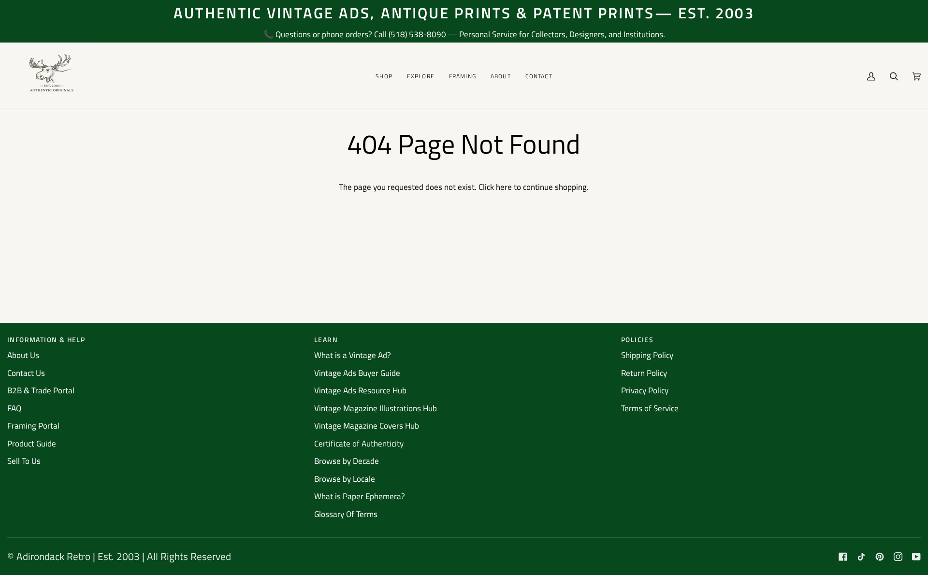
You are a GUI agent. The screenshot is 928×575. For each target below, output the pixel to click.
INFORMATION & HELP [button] (46, 339)
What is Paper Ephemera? (359, 496)
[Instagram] (898, 556)
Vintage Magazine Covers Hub (366, 425)
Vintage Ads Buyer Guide (357, 373)
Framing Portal (33, 425)
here (504, 187)
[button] (384, 76)
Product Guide (31, 443)
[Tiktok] (861, 556)
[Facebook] (843, 556)
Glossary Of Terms (345, 514)
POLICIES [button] (637, 339)
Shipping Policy (647, 355)
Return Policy (644, 373)
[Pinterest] (879, 556)
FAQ (14, 408)
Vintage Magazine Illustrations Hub (375, 408)
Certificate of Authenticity (359, 443)
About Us (23, 355)
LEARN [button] (326, 339)
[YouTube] (916, 556)
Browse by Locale (344, 479)
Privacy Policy (644, 390)
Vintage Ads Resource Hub (360, 390)
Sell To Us (24, 461)
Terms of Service (650, 408)
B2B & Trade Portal (40, 390)
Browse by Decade (346, 461)
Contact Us (26, 373)
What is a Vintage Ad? (352, 355)
